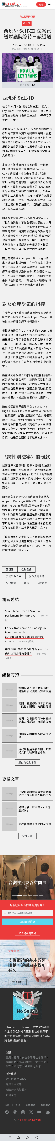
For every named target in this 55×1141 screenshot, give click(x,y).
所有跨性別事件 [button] (27, 762)
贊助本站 (30, 1104)
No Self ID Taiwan (29, 1119)
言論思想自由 (14, 576)
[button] (4, 877)
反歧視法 (42, 583)
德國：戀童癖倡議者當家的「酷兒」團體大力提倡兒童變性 (34, 705)
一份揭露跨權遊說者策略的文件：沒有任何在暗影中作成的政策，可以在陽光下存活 (34, 793)
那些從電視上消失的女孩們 (34, 824)
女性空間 (40, 1062)
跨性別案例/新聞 (27, 16)
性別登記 (26, 569)
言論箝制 (11, 1062)
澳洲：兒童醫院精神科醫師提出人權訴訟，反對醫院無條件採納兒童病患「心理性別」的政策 (34, 720)
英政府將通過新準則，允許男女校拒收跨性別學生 (34, 751)
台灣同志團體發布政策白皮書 (34, 735)
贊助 (41, 4)
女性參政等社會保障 (34, 1057)
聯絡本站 (45, 1104)
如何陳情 (11, 1095)
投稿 (17, 1104)
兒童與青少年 (37, 576)
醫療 (8, 1057)
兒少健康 (11, 583)
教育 (26, 583)
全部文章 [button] (27, 835)
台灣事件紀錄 (14, 1084)
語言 (8, 1066)
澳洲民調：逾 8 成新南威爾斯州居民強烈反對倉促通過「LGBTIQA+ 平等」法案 (34, 690)
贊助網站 (17, 982)
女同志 (18, 1066)
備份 (31, 641)
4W (33, 84)
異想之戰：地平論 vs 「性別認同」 (34, 809)
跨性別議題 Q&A (16, 1078)
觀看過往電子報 (27, 933)
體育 (16, 1057)
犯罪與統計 (26, 1062)
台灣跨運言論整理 (16, 1089)
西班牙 (27, 23)
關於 (7, 1104)
